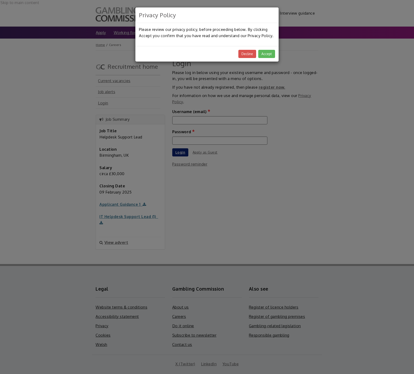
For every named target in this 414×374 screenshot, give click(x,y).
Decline (247, 54)
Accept (266, 54)
